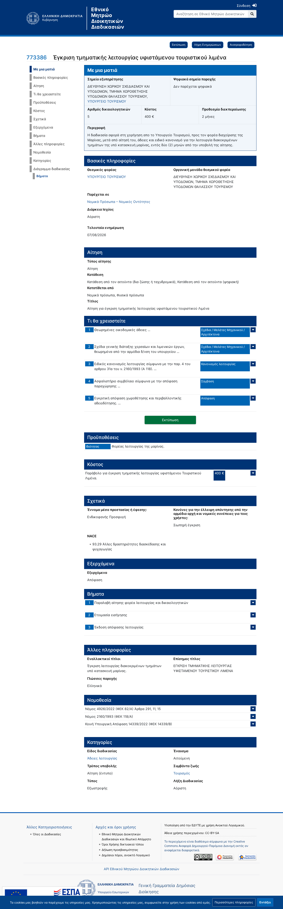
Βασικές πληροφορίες (50, 77)
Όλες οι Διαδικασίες (47, 834)
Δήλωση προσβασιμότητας (120, 849)
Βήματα (39, 136)
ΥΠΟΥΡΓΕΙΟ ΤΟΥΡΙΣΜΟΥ (106, 101)
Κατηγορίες (42, 160)
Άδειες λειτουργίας (102, 758)
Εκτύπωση (178, 44)
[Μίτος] (57, 18)
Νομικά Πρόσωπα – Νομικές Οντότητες (118, 202)
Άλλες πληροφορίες (49, 144)
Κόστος (39, 111)
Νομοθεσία (42, 152)
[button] (233, 902)
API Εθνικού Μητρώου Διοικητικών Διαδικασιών (141, 869)
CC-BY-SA (212, 833)
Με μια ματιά (44, 69)
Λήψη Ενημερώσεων (207, 44)
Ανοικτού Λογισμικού (229, 825)
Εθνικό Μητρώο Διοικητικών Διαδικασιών (107, 18)
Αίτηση (38, 86)
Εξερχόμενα (43, 127)
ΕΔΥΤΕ (196, 825)
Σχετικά (39, 119)
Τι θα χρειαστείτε (47, 94)
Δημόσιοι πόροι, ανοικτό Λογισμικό (126, 855)
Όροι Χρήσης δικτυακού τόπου (123, 844)
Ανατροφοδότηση (241, 44)
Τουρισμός (181, 773)
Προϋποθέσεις (44, 102)
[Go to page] (252, 14)
